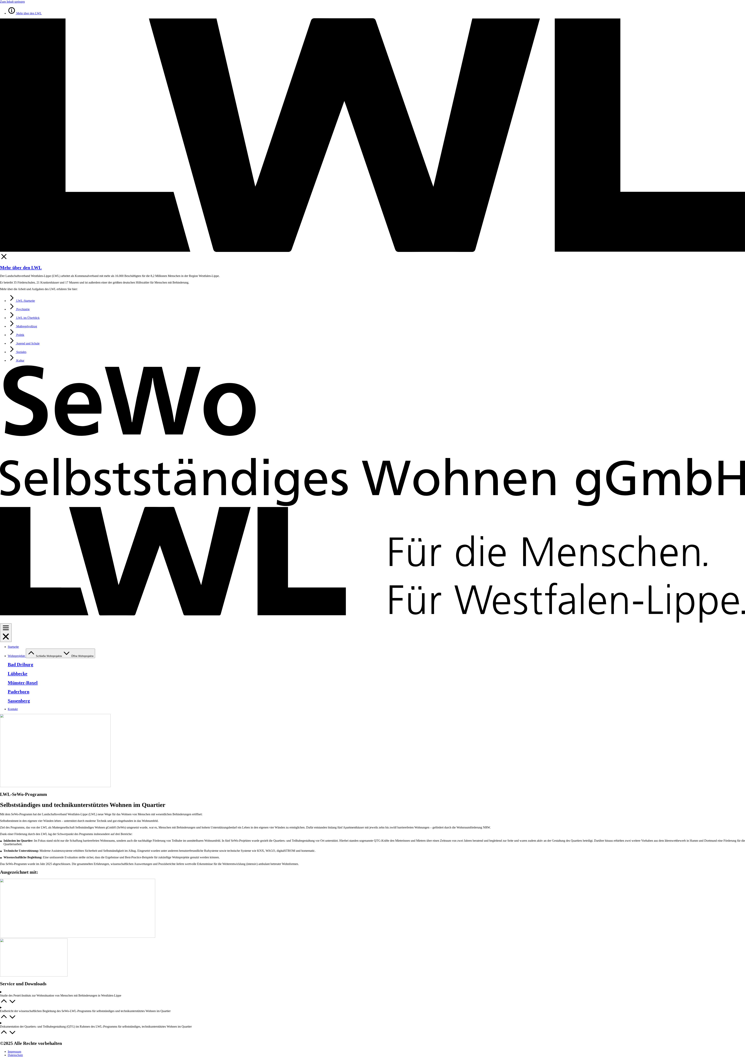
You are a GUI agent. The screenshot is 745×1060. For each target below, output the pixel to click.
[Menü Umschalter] (6, 632)
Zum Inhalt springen (12, 1)
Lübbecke (17, 673)
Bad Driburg (20, 664)
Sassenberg (19, 700)
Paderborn (18, 691)
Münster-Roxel (23, 682)
